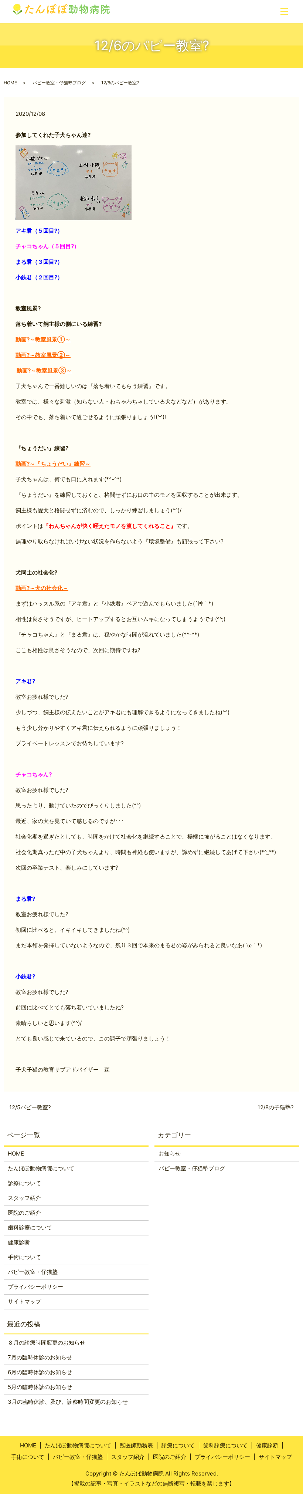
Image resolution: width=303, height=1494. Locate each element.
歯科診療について (30, 1227)
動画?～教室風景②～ (43, 354)
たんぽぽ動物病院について (41, 1168)
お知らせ (170, 1153)
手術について (24, 1257)
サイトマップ (24, 1301)
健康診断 (19, 1242)
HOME (10, 82)
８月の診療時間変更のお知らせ (46, 1342)
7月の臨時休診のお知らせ (40, 1357)
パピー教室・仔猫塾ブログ (59, 82)
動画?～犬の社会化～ (42, 587)
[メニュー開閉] (284, 11)
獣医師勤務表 (136, 1445)
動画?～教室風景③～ (44, 370)
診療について (24, 1183)
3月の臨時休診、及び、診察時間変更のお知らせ (68, 1401)
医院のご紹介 (24, 1212)
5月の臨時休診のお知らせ (40, 1386)
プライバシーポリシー (35, 1286)
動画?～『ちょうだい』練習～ (53, 463)
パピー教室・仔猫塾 (33, 1271)
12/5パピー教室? (30, 1107)
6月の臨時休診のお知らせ (40, 1372)
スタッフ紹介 (24, 1197)
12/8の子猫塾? (276, 1107)
